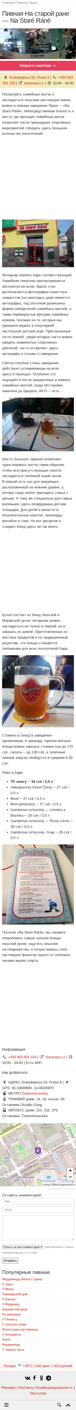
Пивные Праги (26, 2)
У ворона (8, 1299)
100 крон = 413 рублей (54, 1366)
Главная (8, 2)
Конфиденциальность (55, 1388)
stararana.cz (34, 83)
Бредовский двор (14, 1309)
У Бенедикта (11, 1334)
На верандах (11, 1314)
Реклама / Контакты (17, 1388)
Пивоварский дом (15, 1294)
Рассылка (38, 1393)
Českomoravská (35, 1093)
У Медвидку (11, 1304)
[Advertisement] (38, 178)
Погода (18, 1366)
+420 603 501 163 (22, 1057)
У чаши (7, 1284)
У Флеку (8, 1289)
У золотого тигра (14, 1324)
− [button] (70, 1177)
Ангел (6, 1339)
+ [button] (70, 1170)
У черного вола (13, 1349)
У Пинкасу (9, 1319)
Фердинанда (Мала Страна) (22, 1279)
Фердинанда (11, 1344)
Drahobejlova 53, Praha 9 (29, 77)
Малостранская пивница (20, 1329)
